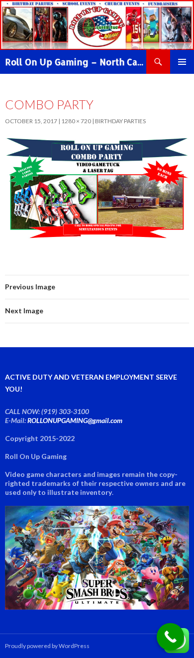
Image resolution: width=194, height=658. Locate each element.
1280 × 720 (76, 121)
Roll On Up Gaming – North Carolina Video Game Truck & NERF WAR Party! (75, 61)
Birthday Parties (120, 121)
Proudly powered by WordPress (47, 646)
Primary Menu (182, 62)
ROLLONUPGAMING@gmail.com (74, 420)
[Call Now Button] (170, 637)
